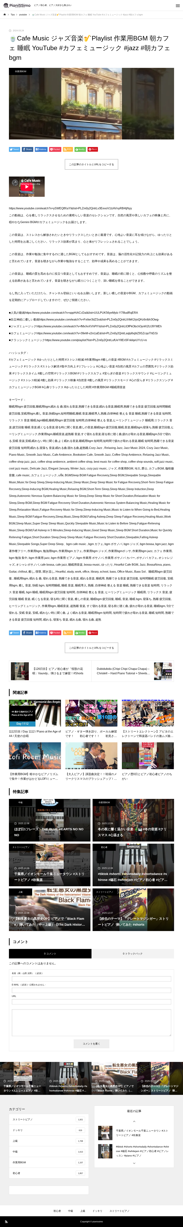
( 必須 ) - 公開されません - (29, 985)
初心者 (104, 847)
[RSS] (6, 1221)
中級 (20, 802)
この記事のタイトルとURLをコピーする (91, 164)
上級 (20, 892)
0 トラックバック (133, 953)
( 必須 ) (27, 973)
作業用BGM (20, 71)
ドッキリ (97, 1210)
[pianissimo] (17, 5)
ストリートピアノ (21, 847)
